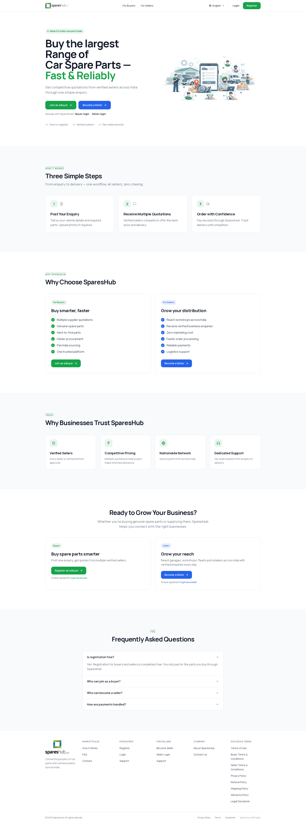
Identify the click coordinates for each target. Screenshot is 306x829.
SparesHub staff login (250, 817)
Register (251, 5)
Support (124, 761)
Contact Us (200, 754)
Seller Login (163, 754)
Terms (218, 817)
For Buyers (129, 5)
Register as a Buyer (66, 570)
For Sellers (147, 5)
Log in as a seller (188, 582)
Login (236, 5)
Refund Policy (238, 782)
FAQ (84, 754)
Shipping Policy (239, 788)
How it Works (90, 748)
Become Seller (165, 748)
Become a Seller (92, 105)
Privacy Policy (238, 775)
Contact (87, 761)
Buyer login (82, 114)
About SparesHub (204, 748)
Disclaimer (230, 817)
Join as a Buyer (59, 105)
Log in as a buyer (78, 577)
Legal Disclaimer (240, 801)
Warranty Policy (239, 795)
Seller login (99, 114)
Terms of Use (239, 748)
